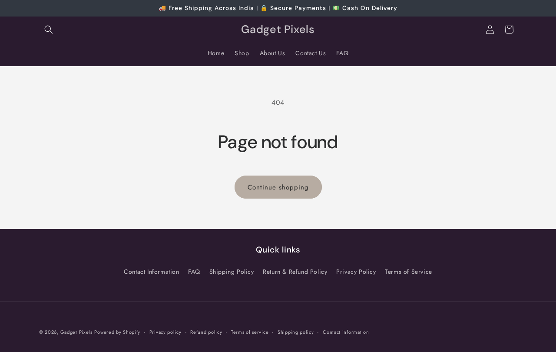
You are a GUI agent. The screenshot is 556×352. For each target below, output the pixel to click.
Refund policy (206, 332)
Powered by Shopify (117, 332)
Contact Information (151, 271)
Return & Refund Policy (295, 271)
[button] (48, 29)
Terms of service (249, 332)
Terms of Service (408, 271)
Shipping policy (296, 332)
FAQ (194, 271)
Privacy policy (165, 332)
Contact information (346, 332)
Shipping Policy (231, 271)
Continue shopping (278, 187)
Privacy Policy (356, 271)
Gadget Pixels (76, 332)
